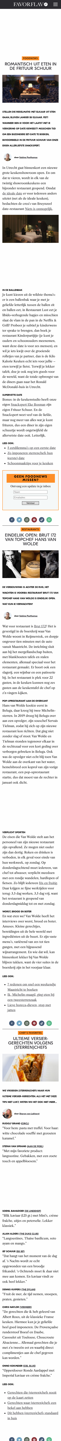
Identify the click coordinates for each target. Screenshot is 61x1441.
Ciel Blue (29, 1365)
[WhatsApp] (49, 521)
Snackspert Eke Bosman (28, 404)
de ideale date (12, 193)
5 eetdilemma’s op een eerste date (31, 448)
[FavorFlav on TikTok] (42, 521)
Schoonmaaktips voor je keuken (30, 463)
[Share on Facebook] (12, 521)
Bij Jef (20, 1251)
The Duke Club (29, 1233)
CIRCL (25, 1123)
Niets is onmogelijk (38, 209)
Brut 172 (40, 626)
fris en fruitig (48, 883)
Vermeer (26, 1307)
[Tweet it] (19, 521)
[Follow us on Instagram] (27, 521)
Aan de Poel (35, 1146)
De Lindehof (32, 1211)
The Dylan (28, 1289)
